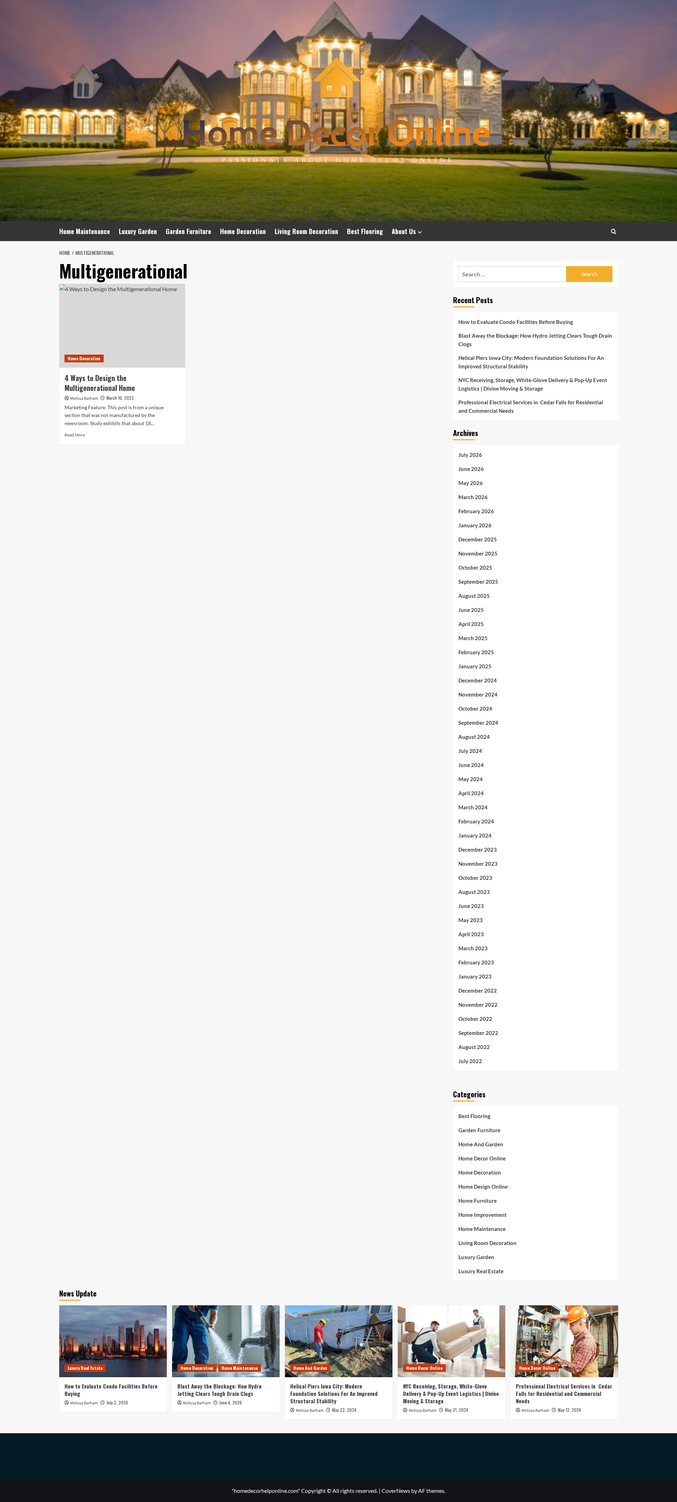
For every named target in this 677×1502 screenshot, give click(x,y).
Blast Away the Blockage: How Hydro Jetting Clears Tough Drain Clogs (535, 339)
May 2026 (470, 483)
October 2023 (475, 878)
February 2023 (476, 962)
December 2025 (477, 539)
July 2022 (470, 1061)
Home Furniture (477, 1200)
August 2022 (474, 1047)
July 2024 (470, 751)
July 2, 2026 (117, 1402)
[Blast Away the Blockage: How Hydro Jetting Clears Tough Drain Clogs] (226, 1341)
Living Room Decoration (306, 231)
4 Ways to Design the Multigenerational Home (100, 383)
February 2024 (476, 821)
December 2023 (477, 849)
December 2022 (477, 990)
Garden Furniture (188, 231)
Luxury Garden (138, 231)
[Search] (613, 231)
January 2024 (475, 835)
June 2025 (471, 610)
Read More (75, 434)
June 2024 (471, 765)
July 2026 (470, 455)
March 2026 (473, 497)
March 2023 (473, 948)
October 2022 (475, 1019)
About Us (404, 231)
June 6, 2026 (230, 1402)
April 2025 (471, 624)
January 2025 (475, 666)
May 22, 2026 (344, 1410)
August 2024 (474, 737)
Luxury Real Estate (481, 1271)
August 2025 (474, 596)
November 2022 (478, 1004)
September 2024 (478, 722)
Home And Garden (480, 1144)
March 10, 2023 (120, 398)
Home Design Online (483, 1186)
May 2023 (470, 920)
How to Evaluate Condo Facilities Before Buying (515, 322)
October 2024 (475, 708)
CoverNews (396, 1490)
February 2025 (476, 652)
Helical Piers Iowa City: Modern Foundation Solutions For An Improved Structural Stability (531, 362)
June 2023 (471, 906)
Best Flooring (365, 231)
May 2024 (470, 779)
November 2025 (478, 553)
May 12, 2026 (569, 1410)
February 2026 (476, 511)
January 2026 (475, 525)
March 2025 (473, 638)
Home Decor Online (482, 1158)
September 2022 (478, 1033)
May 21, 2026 (456, 1410)
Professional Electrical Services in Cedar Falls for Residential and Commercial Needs (530, 406)
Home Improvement (482, 1215)
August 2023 (474, 892)
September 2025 (478, 581)
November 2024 (478, 694)
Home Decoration (243, 231)
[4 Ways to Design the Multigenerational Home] (122, 326)
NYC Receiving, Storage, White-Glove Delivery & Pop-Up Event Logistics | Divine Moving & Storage (532, 384)
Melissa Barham (84, 398)
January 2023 (475, 976)
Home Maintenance (84, 231)
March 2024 (473, 807)
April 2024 (471, 793)
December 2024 (477, 680)
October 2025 (475, 567)
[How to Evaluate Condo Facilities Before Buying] (113, 1341)
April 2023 (471, 934)
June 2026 (471, 469)
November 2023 (478, 863)
